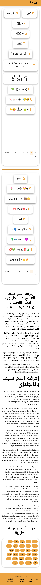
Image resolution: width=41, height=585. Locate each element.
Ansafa (24, 576)
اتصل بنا (36, 580)
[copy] (33, 13)
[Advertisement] (20, 133)
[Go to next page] (35, 156)
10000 (6, 152)
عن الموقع (30, 580)
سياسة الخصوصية (21, 580)
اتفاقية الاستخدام (9, 580)
